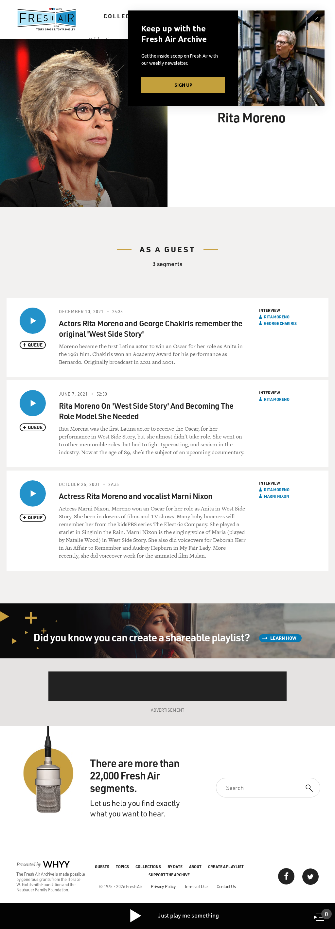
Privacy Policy (163, 886)
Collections (127, 16)
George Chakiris (280, 323)
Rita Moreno (277, 316)
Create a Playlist (226, 866)
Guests (102, 866)
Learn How (283, 638)
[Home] (46, 19)
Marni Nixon (276, 496)
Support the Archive (169, 874)
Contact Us (226, 886)
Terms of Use (196, 886)
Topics (122, 866)
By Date (175, 866)
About (195, 866)
